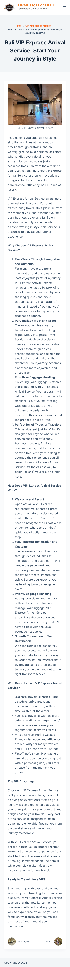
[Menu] (64, 7)
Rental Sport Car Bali (35, 5)
